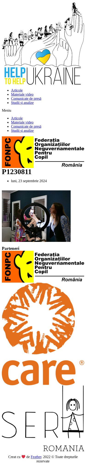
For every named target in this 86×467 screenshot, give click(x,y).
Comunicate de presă (26, 98)
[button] (43, 110)
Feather (36, 457)
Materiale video (22, 94)
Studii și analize (22, 103)
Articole (17, 90)
